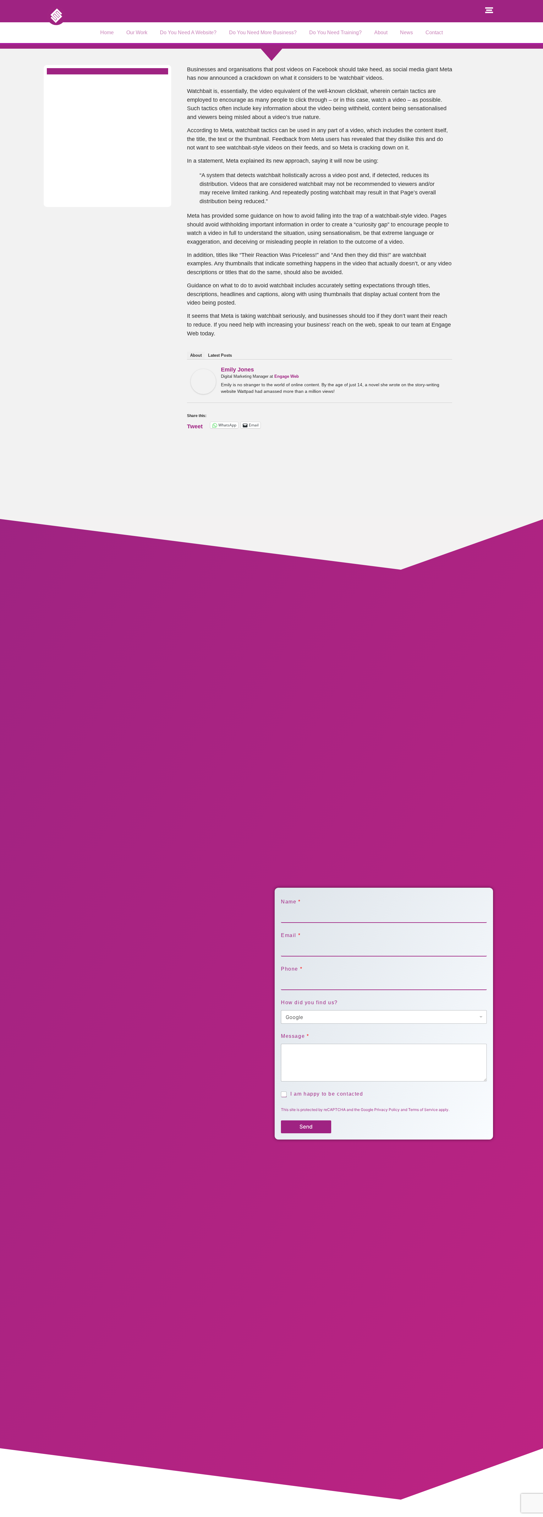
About (380, 32)
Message (295, 1036)
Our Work (136, 32)
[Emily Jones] (203, 392)
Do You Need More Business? (263, 32)
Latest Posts (220, 355)
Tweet (195, 425)
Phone (291, 969)
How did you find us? (309, 1002)
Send (306, 1127)
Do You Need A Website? (188, 32)
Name (290, 901)
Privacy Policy (387, 1109)
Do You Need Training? (335, 32)
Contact (434, 32)
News (406, 32)
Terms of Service (423, 1109)
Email (290, 935)
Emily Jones (237, 369)
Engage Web (286, 376)
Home (107, 32)
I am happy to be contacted (326, 1094)
